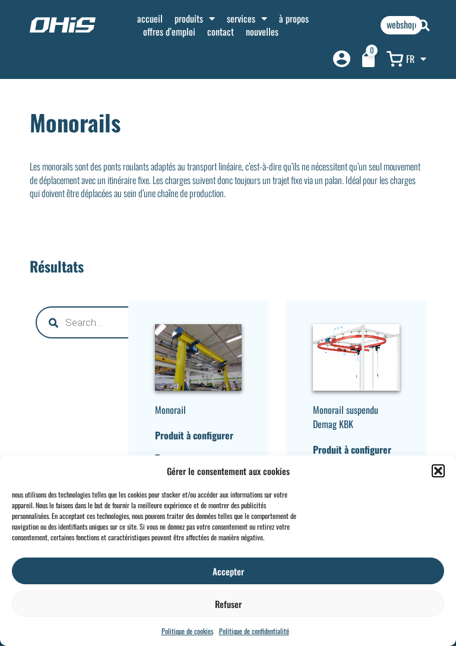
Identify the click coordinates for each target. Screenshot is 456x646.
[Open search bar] (424, 25)
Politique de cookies (187, 631)
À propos (294, 18)
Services (241, 18)
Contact (220, 31)
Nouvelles (262, 31)
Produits (189, 18)
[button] (438, 471)
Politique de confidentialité (254, 631)
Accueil (150, 18)
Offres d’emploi (169, 31)
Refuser (228, 603)
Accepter (228, 571)
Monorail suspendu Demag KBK (345, 417)
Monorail (170, 410)
